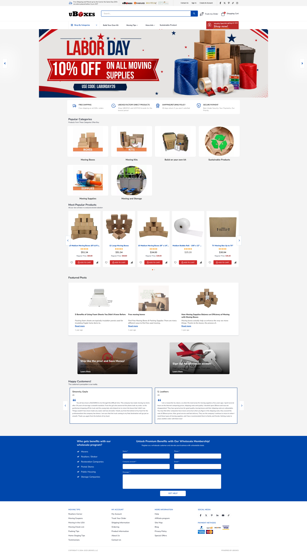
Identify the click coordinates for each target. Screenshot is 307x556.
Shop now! (221, 26)
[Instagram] (237, 3)
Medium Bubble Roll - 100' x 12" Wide (188, 245)
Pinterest (211, 515)
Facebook (200, 515)
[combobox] (146, 13)
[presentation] (4, 63)
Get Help (172, 493)
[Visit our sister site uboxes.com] (127, 3)
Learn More (85, 371)
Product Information (120, 531)
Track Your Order (119, 518)
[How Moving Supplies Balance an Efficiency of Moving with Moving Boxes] (206, 298)
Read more (80, 326)
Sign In (194, 3)
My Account (117, 514)
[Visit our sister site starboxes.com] (139, 3)
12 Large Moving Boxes (119, 245)
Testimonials (74, 540)
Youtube (223, 515)
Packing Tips (73, 531)
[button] (153, 270)
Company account (129, 462)
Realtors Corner (75, 514)
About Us (116, 535)
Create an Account (206, 3)
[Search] (194, 13)
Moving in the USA (76, 522)
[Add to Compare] (97, 262)
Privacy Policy (161, 531)
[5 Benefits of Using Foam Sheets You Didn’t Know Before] (100, 298)
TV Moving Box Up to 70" (222, 245)
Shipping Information (121, 522)
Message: (126, 472)
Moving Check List (76, 527)
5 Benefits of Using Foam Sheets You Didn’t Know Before (100, 314)
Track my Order (211, 14)
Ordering (115, 527)
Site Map (158, 522)
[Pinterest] (228, 3)
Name (125, 451)
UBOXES (235, 550)
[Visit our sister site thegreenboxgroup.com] (163, 3)
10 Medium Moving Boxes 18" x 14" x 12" (153, 245)
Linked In (217, 515)
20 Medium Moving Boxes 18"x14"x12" (84, 245)
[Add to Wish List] (72, 262)
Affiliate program (162, 518)
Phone (177, 451)
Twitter (206, 515)
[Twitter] (224, 3)
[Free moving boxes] (153, 298)
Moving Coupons (75, 518)
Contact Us (184, 3)
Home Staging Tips (76, 535)
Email (176, 462)
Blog (157, 527)
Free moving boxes (136, 314)
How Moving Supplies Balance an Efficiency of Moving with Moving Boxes (205, 315)
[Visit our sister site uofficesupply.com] (151, 3)
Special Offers (161, 535)
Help (157, 514)
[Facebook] (220, 3)
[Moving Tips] (200, 358)
